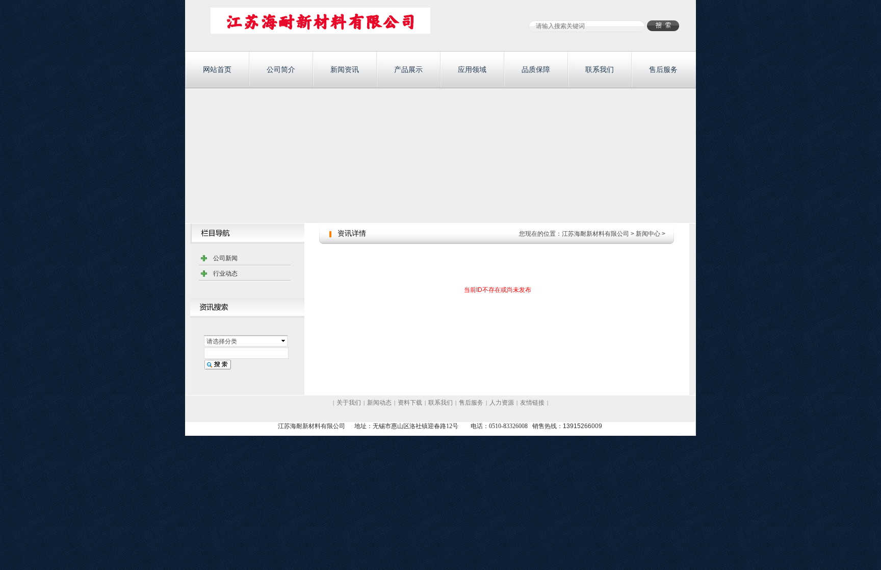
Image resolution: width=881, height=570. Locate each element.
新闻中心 (648, 233)
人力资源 (501, 402)
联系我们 (599, 69)
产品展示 (408, 69)
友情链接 (532, 402)
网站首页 (217, 69)
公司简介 (281, 69)
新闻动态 (379, 402)
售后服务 (663, 69)
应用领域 (472, 69)
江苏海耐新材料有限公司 (595, 233)
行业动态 (225, 273)
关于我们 (348, 402)
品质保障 (536, 69)
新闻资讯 (344, 69)
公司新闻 (225, 258)
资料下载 (410, 402)
